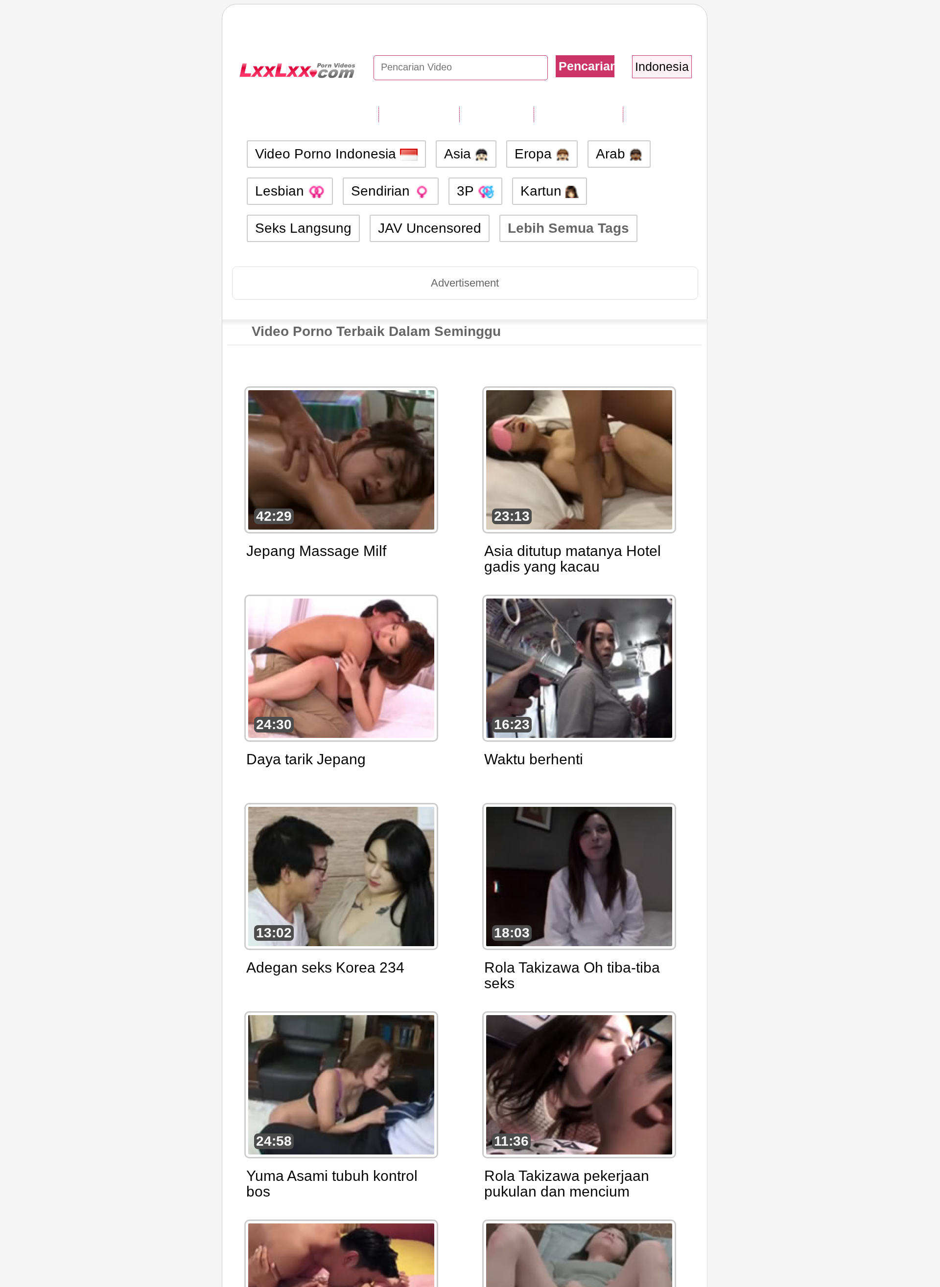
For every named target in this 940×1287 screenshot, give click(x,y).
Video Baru (496, 114)
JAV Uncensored (429, 228)
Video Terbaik (578, 114)
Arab (612, 153)
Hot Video (656, 114)
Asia (459, 153)
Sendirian (382, 191)
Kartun (542, 191)
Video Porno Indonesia (327, 153)
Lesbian (281, 191)
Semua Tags (418, 114)
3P (467, 191)
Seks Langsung (303, 228)
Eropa (535, 153)
